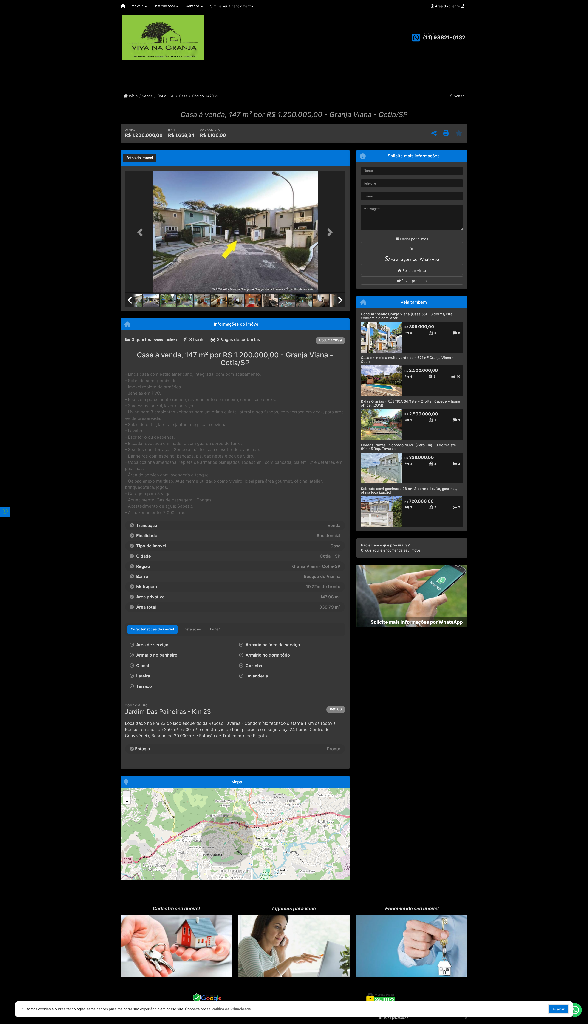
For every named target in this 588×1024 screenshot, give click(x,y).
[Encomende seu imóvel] (411, 946)
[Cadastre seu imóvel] (176, 946)
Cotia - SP (165, 96)
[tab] (139, 158)
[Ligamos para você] (293, 946)
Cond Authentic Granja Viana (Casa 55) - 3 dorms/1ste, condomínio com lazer (407, 316)
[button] (141, 232)
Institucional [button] (164, 6)
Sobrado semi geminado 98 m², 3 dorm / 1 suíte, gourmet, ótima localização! (409, 490)
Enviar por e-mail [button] (413, 239)
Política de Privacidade (231, 1009)
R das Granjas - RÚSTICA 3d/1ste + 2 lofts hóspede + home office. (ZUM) (410, 403)
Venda (147, 96)
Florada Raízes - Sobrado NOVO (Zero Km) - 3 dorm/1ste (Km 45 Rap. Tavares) (408, 447)
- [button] (127, 801)
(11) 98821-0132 (444, 37)
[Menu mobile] (123, 6)
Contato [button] (192, 6)
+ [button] (126, 794)
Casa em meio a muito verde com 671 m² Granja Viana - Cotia (407, 360)
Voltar (458, 96)
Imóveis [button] (137, 6)
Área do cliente (447, 6)
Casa (183, 96)
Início (133, 96)
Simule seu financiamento (231, 6)
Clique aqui (370, 550)
